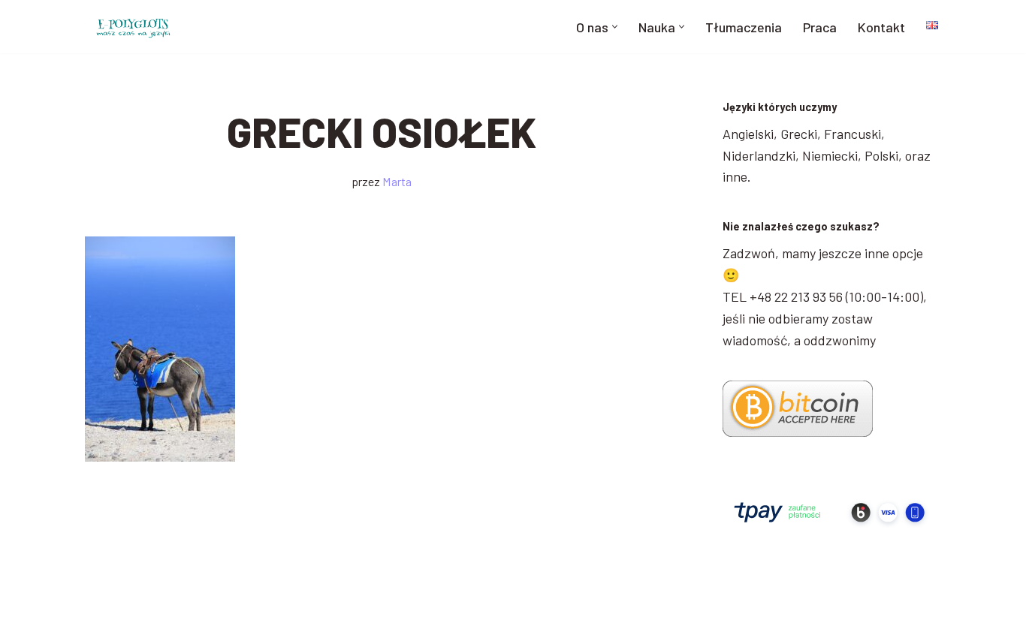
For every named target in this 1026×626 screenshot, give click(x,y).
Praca (820, 27)
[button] (614, 26)
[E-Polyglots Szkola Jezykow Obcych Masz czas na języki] (134, 27)
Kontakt (881, 27)
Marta (397, 181)
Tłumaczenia (743, 27)
